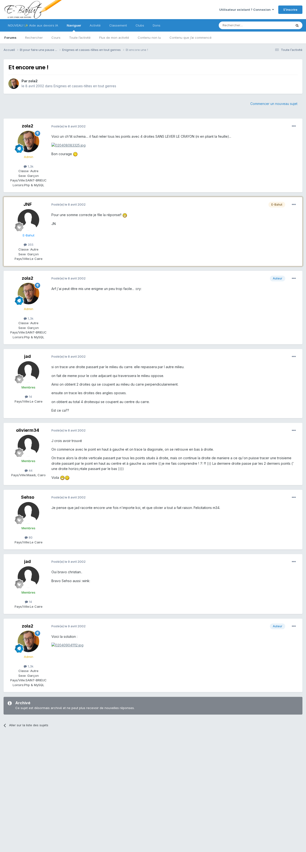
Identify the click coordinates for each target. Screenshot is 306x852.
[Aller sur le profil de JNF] (28, 220)
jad (27, 356)
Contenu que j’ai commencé (190, 37)
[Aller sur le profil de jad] (28, 372)
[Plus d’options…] (294, 126)
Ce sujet (279, 25)
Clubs (140, 25)
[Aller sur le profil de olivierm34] (28, 445)
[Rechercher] (297, 25)
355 (30, 244)
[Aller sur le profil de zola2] (13, 83)
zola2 (33, 81)
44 (30, 470)
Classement (118, 25)
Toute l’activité (80, 37)
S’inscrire (290, 9)
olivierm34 (27, 430)
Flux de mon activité (114, 37)
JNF (27, 204)
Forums (10, 37)
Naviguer (74, 25)
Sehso (27, 497)
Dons (156, 25)
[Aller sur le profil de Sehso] (28, 513)
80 (30, 537)
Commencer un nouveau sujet (273, 104)
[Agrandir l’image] (68, 145)
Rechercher (34, 37)
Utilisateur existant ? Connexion (245, 9)
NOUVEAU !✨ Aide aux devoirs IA (33, 25)
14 (30, 397)
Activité (95, 25)
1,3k (30, 166)
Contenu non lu (149, 37)
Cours (55, 37)
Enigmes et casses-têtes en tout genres (85, 86)
